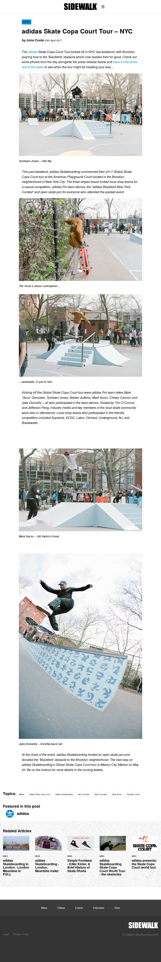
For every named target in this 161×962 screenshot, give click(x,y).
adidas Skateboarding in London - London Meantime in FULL (16, 858)
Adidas (21, 794)
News (26, 22)
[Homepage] (143, 924)
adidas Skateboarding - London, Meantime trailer (48, 856)
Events (79, 908)
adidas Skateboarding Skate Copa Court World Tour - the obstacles (113, 858)
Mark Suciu (117, 794)
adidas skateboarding (64, 794)
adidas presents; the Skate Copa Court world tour (145, 855)
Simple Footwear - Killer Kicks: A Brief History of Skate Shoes (80, 856)
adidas (33, 51)
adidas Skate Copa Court (39, 794)
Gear (117, 908)
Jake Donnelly (83, 794)
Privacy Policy (20, 934)
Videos (61, 908)
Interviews (98, 908)
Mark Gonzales (101, 794)
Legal (6, 934)
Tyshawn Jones (133, 794)
